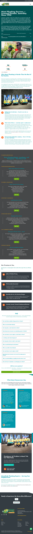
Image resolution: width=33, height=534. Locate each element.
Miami (18, 522)
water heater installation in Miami (16, 132)
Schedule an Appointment (9, 464)
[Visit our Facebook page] (25, 0)
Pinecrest (26, 522)
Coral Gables (19, 524)
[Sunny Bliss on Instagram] (3, 514)
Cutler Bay (26, 525)
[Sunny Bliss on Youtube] (6, 514)
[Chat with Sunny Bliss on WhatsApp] (31, 529)
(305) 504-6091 (5, 36)
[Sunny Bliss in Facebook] (1, 514)
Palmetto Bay (27, 523)
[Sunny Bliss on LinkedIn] (4, 514)
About (2, 523)
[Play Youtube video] (16, 49)
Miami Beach (19, 523)
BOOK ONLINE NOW (16, 371)
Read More (16, 178)
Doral (26, 524)
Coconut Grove (20, 525)
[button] (16, 321)
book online (28, 36)
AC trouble (27, 33)
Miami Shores (19, 526)
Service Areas (3, 522)
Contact (2, 524)
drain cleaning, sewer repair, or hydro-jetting (10, 33)
